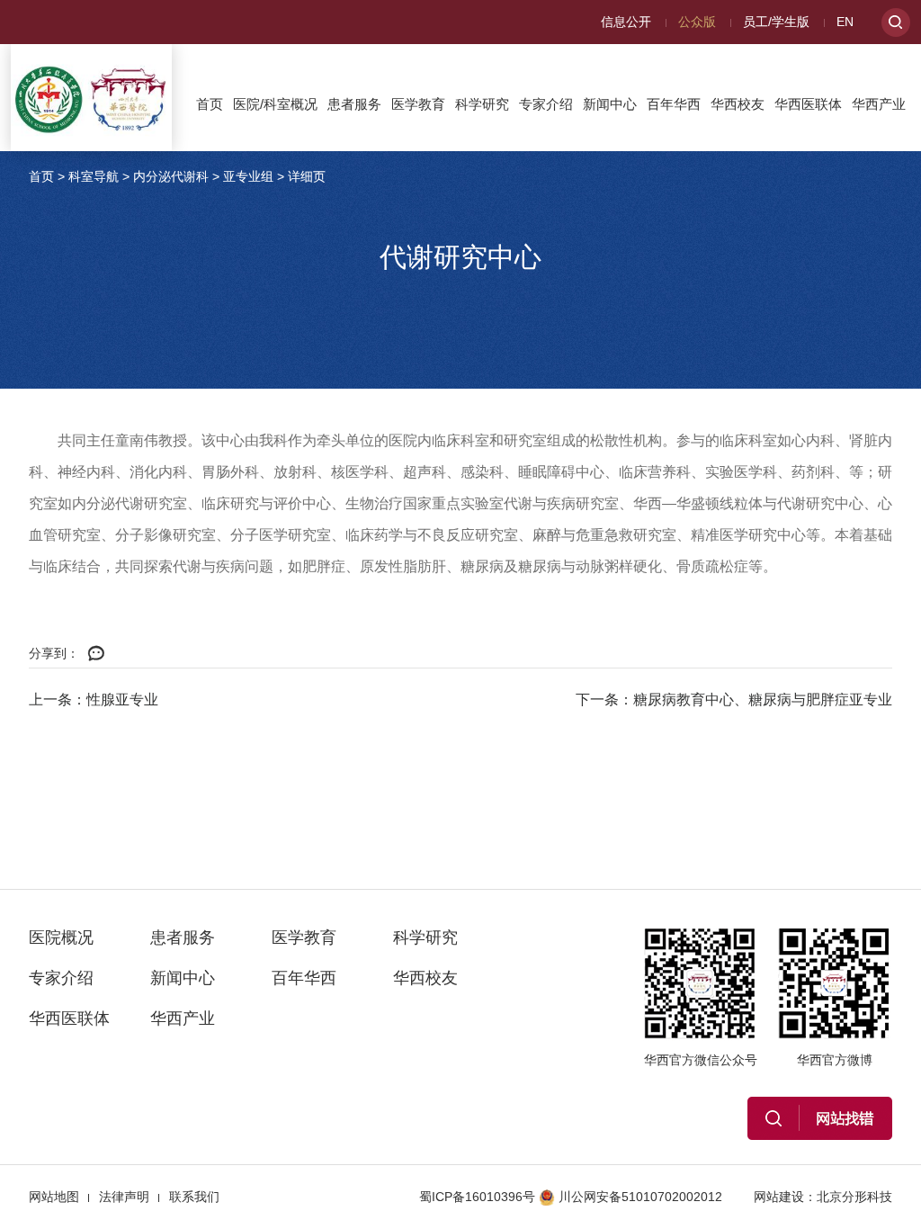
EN (845, 21)
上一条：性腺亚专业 (93, 699)
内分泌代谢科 (171, 176)
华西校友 (738, 104)
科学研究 (482, 104)
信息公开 (626, 21)
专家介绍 (546, 104)
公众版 (697, 21)
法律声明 (124, 1196)
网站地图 (54, 1196)
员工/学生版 (776, 21)
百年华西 (674, 104)
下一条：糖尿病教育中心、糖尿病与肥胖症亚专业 (734, 699)
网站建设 (779, 1196)
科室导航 (93, 176)
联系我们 (194, 1196)
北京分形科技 (854, 1196)
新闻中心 (610, 104)
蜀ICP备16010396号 (477, 1196)
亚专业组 (248, 176)
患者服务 (354, 104)
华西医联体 (808, 104)
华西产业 (879, 104)
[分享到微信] (96, 654)
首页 (209, 104)
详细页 (307, 176)
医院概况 (61, 937)
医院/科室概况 (275, 104)
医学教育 (418, 104)
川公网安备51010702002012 (640, 1196)
